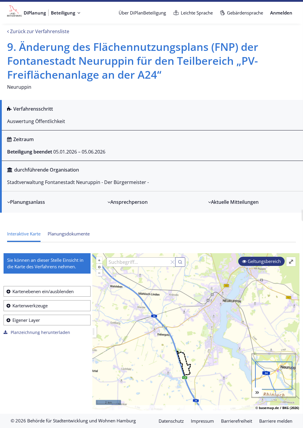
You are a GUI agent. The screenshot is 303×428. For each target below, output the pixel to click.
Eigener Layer (26, 320)
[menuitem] (142, 12)
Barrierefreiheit (236, 421)
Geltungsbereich (263, 261)
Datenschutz (171, 421)
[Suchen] (180, 262)
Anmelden (281, 13)
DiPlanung (35, 13)
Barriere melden (275, 421)
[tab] (69, 234)
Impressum (202, 421)
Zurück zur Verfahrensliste (39, 31)
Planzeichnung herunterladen (39, 332)
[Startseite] (14, 12)
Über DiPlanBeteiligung (142, 13)
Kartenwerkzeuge (30, 306)
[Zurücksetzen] (172, 262)
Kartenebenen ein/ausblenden (43, 291)
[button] (66, 13)
